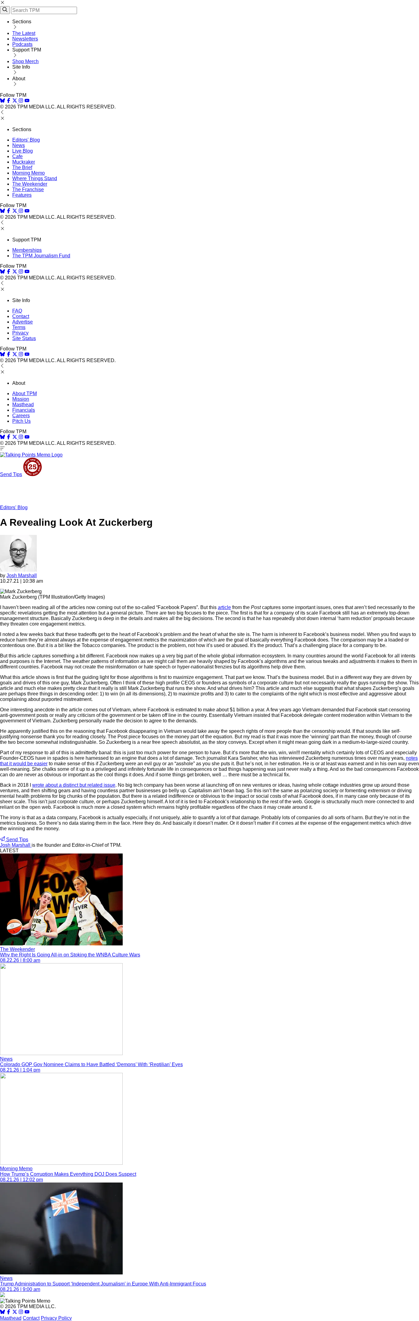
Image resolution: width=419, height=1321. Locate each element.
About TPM (24, 393)
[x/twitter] (15, 101)
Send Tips (11, 474)
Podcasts (22, 44)
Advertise (22, 321)
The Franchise (28, 189)
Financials (23, 410)
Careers (21, 415)
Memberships (27, 250)
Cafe (17, 156)
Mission (20, 399)
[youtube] (27, 101)
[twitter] (14, 1312)
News (18, 145)
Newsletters (25, 38)
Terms (18, 327)
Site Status (24, 338)
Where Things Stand (34, 178)
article (224, 607)
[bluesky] (2, 101)
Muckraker (23, 162)
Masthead (23, 404)
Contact (20, 316)
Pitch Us (21, 421)
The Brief (22, 167)
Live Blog (22, 150)
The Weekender (29, 184)
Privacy (20, 332)
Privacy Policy (56, 1318)
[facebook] (8, 101)
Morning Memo (28, 173)
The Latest (23, 33)
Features (22, 195)
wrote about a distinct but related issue (73, 785)
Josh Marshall (21, 575)
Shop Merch (25, 61)
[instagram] (20, 101)
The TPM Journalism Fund (41, 255)
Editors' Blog (26, 139)
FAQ (17, 310)
